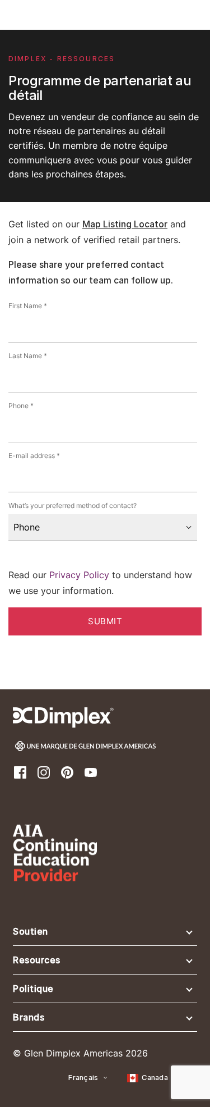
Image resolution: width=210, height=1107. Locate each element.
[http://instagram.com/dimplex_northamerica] (43, 772)
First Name (25, 306)
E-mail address (31, 456)
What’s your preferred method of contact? (72, 506)
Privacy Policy (79, 574)
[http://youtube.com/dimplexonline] (90, 772)
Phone (18, 406)
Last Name (25, 356)
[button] (105, 934)
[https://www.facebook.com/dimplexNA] (20, 772)
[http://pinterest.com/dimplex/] (67, 772)
